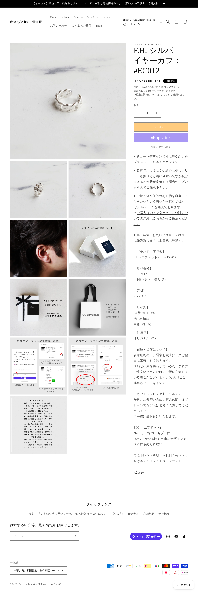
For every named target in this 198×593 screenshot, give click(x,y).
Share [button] (140, 472)
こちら (164, 94)
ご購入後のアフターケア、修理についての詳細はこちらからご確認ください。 (161, 218)
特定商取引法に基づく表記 (55, 513)
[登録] (75, 536)
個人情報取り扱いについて (92, 513)
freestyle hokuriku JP (30, 584)
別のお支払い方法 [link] (161, 147)
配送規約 (133, 513)
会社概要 (164, 513)
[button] (78, 18)
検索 (31, 513)
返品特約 (118, 513)
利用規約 (148, 513)
